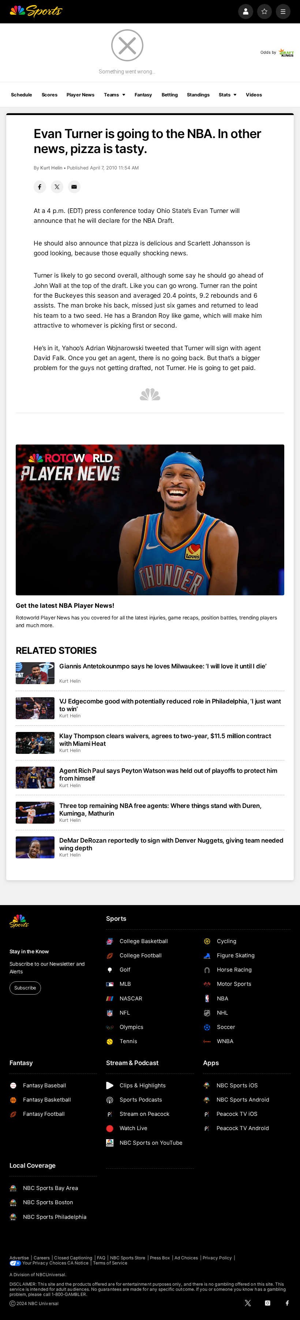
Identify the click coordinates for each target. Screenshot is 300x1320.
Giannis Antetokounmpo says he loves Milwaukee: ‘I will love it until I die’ (162, 666)
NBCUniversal (50, 1274)
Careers (42, 1257)
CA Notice (78, 1263)
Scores (49, 95)
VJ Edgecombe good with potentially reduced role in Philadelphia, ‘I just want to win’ (170, 705)
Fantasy (143, 95)
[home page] (36, 11)
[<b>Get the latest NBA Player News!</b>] (150, 520)
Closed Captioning (73, 1257)
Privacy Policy (217, 1257)
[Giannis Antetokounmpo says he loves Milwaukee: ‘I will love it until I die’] (35, 673)
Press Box (160, 1257)
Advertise (19, 1257)
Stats (224, 95)
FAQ (101, 1257)
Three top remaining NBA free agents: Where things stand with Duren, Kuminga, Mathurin (160, 809)
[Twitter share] (57, 186)
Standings (198, 95)
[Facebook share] (40, 186)
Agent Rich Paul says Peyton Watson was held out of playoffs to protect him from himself (168, 774)
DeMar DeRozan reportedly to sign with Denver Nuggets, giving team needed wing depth (171, 844)
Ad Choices (186, 1257)
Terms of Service (110, 1263)
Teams (111, 95)
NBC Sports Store (128, 1257)
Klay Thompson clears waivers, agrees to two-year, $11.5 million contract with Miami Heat (165, 739)
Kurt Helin (51, 168)
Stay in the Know (29, 951)
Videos (254, 95)
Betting (170, 95)
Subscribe (25, 988)
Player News (80, 95)
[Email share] (74, 186)
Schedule (21, 95)
